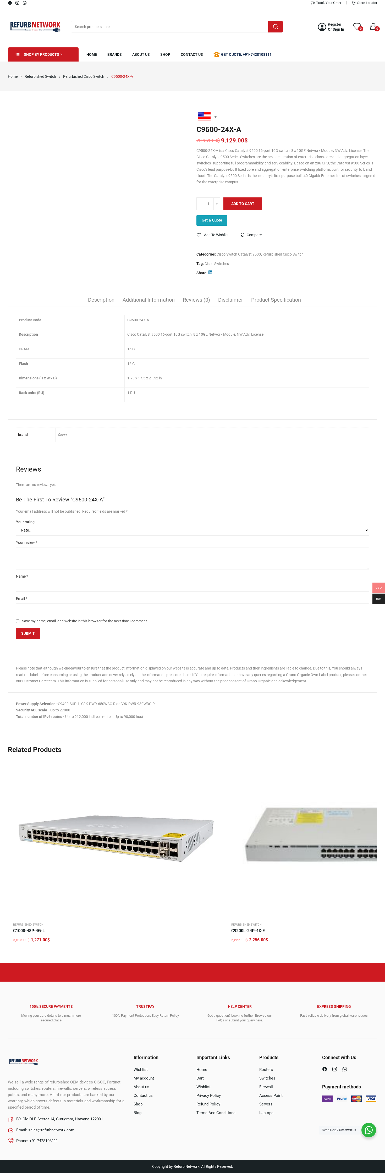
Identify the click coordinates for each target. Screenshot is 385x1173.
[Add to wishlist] (216, 778)
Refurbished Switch (28, 924)
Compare (254, 235)
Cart (200, 1078)
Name (22, 576)
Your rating (25, 522)
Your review (26, 542)
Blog (137, 1112)
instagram (17, 2)
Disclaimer (230, 300)
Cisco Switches (217, 264)
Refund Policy (208, 1104)
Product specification (276, 300)
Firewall (266, 1087)
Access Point (271, 1095)
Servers (265, 1104)
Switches (267, 1078)
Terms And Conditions (215, 1112)
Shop (138, 1104)
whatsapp (25, 2)
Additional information (149, 300)
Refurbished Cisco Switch (283, 254)
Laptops (266, 1112)
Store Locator (367, 3)
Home (201, 1069)
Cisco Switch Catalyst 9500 (239, 254)
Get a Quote (212, 220)
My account (144, 1078)
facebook (10, 2)
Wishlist (141, 1069)
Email (21, 598)
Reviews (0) (196, 300)
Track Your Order (328, 3)
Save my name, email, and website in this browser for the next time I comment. (85, 621)
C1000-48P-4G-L (29, 930)
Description (101, 300)
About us (141, 1087)
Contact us (143, 1095)
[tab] (101, 301)
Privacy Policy (208, 1095)
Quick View (216, 765)
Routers (266, 1069)
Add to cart (242, 204)
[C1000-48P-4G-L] (116, 838)
